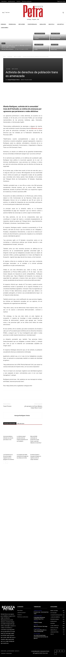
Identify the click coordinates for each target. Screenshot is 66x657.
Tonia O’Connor (7, 406)
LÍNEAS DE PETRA (38, 610)
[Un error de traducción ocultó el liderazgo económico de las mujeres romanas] (16, 40)
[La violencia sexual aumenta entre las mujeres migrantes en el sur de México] (23, 431)
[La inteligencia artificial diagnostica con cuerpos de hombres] (41, 34)
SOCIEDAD (9, 56)
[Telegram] (19, 86)
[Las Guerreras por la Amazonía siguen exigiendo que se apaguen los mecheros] (9, 449)
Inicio (4, 56)
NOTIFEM (36, 620)
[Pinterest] (12, 86)
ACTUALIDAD (37, 628)
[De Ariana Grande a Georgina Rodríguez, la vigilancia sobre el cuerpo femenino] (36, 449)
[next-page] (7, 463)
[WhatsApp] (16, 86)
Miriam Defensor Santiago (40, 626)
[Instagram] (51, 12)
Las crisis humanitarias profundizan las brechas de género (41, 637)
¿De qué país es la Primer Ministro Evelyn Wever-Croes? (33, 407)
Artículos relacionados (9, 423)
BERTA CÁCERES (55, 44)
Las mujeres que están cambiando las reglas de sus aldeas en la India (22, 456)
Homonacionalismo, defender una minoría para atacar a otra (8, 438)
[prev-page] (4, 463)
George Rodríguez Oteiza (14, 79)
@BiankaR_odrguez (36, 128)
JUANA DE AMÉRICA (55, 33)
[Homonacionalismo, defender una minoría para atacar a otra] (58, 45)
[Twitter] (57, 12)
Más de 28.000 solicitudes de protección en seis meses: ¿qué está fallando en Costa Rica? (35, 439)
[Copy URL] (23, 86)
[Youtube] (60, 12)
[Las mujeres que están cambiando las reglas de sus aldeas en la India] (23, 449)
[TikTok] (54, 12)
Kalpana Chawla (38, 622)
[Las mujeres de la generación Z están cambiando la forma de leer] (41, 45)
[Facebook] (48, 12)
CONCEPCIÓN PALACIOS (39, 33)
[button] (63, 13)
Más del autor (20, 423)
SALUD (3, 43)
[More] (27, 86)
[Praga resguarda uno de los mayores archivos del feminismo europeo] (58, 34)
